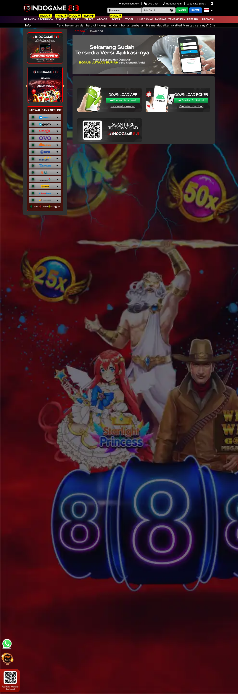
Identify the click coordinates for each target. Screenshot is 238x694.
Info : (28, 25)
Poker (116, 19)
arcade (102, 19)
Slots (75, 19)
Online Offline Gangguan (46, 206)
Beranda (30, 19)
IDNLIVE (88, 19)
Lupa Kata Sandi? (197, 3)
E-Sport (61, 19)
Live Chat (152, 3)
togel (129, 19)
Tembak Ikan (176, 19)
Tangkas (160, 19)
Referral (193, 19)
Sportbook (45, 19)
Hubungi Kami (174, 3)
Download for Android (124, 100)
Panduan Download (123, 106)
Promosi (208, 19)
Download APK (130, 3)
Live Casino (145, 19)
